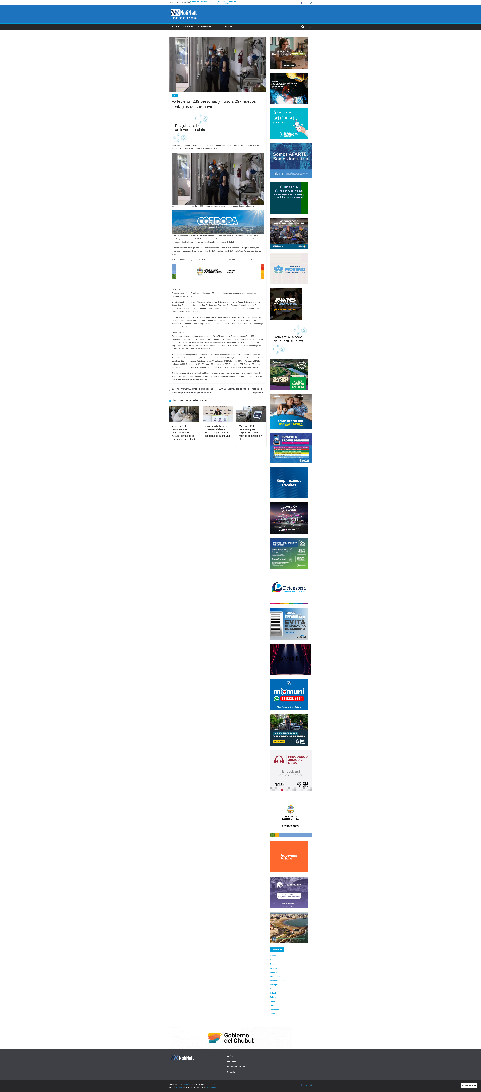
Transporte (274, 1010)
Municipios (274, 985)
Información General (208, 27)
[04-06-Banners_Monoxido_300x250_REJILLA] (289, 610)
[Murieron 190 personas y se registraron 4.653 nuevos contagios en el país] (251, 408)
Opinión (273, 989)
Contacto (228, 27)
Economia (274, 968)
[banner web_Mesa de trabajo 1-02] (291, 797)
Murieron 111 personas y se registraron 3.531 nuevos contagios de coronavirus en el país (184, 433)
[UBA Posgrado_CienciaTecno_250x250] (286, 290)
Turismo (273, 1014)
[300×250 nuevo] (289, 468)
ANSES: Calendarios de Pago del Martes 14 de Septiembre (241, 391)
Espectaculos (275, 976)
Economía (188, 27)
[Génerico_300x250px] (289, 39)
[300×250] (289, 74)
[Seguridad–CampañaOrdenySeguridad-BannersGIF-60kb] (289, 716)
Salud (175, 95)
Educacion (274, 972)
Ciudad (273, 956)
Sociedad (274, 1005)
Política (175, 27)
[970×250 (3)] (218, 212)
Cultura (273, 960)
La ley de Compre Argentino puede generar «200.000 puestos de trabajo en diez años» (192, 391)
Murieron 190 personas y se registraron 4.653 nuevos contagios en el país (250, 433)
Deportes (273, 964)
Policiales (274, 993)
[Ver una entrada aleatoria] (309, 27)
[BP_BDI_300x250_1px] (190, 114)
